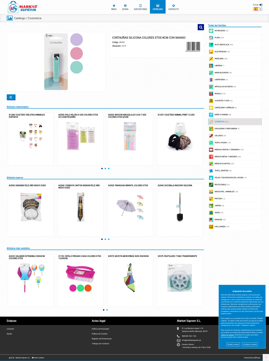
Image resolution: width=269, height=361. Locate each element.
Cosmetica (34, 18)
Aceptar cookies (233, 344)
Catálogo (19, 18)
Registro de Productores (102, 339)
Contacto (10, 329)
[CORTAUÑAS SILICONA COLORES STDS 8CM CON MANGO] (56, 62)
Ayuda (9, 334)
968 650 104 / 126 (189, 336)
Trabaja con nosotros (100, 344)
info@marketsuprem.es (191, 340)
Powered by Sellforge (252, 358)
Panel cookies (38, 358)
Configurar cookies (250, 344)
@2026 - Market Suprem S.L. (19, 358)
